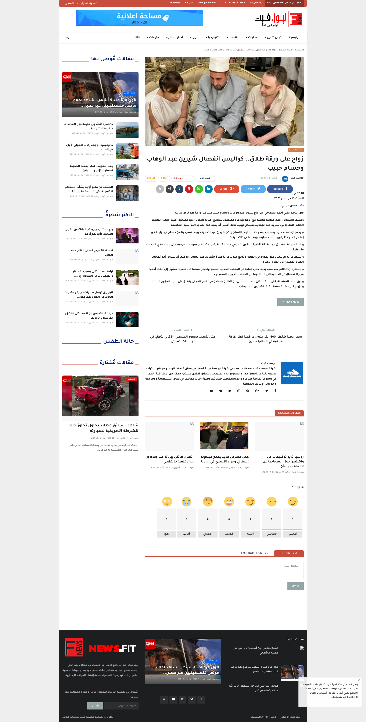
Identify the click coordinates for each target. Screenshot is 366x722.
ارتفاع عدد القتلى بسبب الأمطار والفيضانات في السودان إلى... (93, 274)
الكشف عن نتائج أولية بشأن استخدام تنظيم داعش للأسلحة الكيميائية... (89, 189)
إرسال (295, 586)
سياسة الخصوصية (209, 3)
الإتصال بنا (256, 3)
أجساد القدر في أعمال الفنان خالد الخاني (92, 253)
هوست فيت (297, 178)
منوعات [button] (153, 37)
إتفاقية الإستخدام (235, 3)
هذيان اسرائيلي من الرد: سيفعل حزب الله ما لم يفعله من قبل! (253, 688)
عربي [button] (195, 37)
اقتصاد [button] (233, 37)
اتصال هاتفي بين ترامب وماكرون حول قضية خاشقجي (170, 460)
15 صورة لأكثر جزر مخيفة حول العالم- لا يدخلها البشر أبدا (88, 126)
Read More (291, 302)
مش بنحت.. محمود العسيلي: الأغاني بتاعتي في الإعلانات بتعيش (183, 339)
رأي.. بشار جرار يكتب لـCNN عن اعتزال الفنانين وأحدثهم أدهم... (89, 232)
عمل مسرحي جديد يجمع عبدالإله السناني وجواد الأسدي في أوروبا (225, 460)
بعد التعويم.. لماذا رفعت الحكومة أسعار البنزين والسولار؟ (91, 168)
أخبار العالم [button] (175, 37)
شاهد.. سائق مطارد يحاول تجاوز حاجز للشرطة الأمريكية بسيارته (103, 428)
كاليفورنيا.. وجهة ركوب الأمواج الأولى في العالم (89, 147)
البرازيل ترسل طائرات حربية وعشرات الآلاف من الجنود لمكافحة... (89, 295)
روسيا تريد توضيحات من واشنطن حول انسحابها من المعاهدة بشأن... (283, 462)
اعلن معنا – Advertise (182, 3)
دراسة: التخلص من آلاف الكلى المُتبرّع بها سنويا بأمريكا (89, 316)
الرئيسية (294, 37)
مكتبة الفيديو (285, 50)
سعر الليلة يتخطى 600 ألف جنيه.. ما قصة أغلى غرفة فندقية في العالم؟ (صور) (265, 339)
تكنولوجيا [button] (213, 37)
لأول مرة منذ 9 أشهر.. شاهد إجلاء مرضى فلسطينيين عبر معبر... (254, 669)
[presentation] (69, 382)
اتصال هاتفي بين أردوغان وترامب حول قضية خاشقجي (255, 651)
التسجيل (69, 3)
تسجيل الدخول (89, 3)
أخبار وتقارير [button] (274, 37)
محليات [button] (252, 37)
